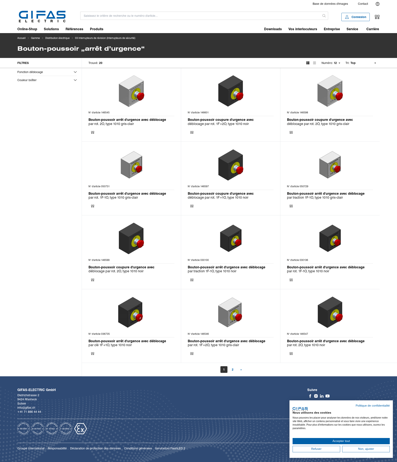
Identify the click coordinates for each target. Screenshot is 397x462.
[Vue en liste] (314, 63)
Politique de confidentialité (373, 405)
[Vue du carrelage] (308, 63)
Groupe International (30, 448)
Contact (363, 3)
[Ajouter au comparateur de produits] (92, 132)
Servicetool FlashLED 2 (170, 448)
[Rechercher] (324, 16)
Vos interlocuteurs (302, 29)
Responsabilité (57, 448)
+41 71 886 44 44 (29, 411)
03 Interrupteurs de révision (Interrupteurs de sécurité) (105, 38)
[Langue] (377, 4)
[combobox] (200, 16)
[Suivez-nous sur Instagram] (316, 396)
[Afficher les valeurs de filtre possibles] (75, 72)
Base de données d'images (330, 3)
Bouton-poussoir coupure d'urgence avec (221, 120)
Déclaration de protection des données (95, 448)
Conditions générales (138, 448)
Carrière (372, 29)
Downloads (273, 29)
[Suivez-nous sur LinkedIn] (322, 396)
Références (74, 29)
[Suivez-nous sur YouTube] (327, 396)
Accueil (21, 38)
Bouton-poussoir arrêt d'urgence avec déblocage (127, 120)
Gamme (35, 38)
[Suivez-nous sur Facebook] (310, 396)
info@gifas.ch (26, 407)
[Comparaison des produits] (377, 17)
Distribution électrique (57, 38)
